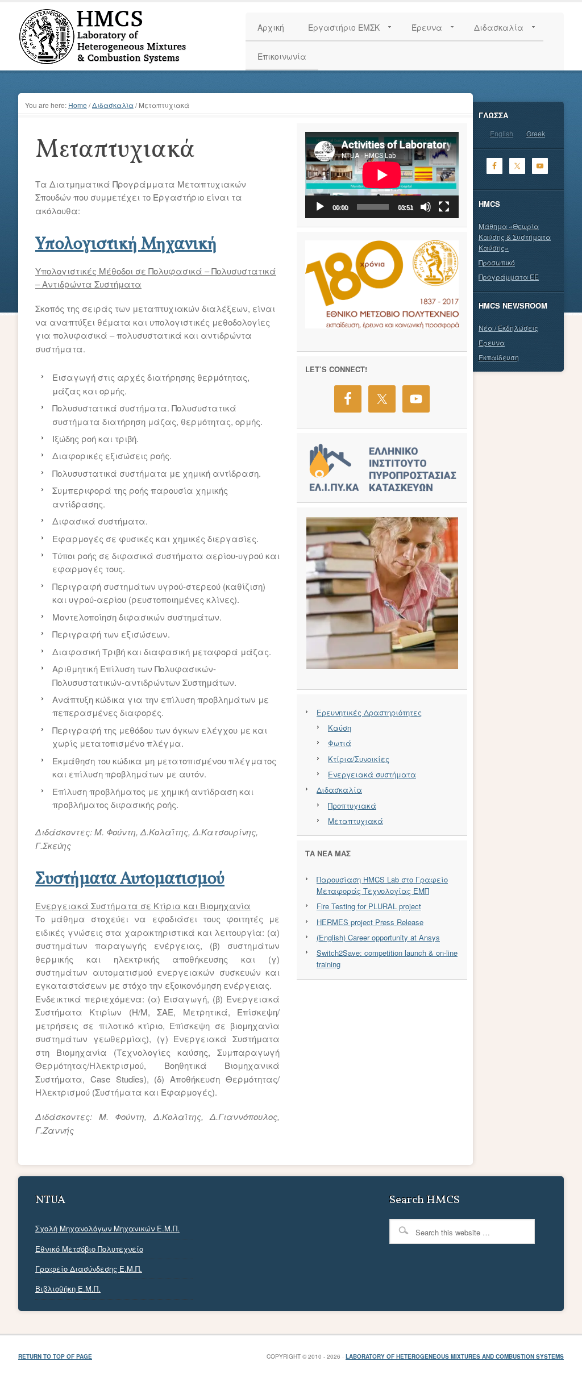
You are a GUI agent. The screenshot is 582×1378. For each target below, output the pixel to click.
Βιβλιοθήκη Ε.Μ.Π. (68, 1288)
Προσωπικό (497, 262)
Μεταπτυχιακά (355, 820)
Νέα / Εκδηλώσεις (508, 327)
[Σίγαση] (425, 207)
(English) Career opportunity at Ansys (378, 937)
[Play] (320, 207)
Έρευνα (492, 342)
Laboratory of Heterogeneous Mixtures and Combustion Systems (455, 1356)
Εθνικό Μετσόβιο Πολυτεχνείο (89, 1248)
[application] (382, 175)
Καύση (339, 727)
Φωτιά (339, 743)
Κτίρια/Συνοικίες (358, 758)
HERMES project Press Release (370, 922)
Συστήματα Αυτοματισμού (130, 879)
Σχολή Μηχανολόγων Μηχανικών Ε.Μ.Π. (107, 1228)
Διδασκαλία (339, 789)
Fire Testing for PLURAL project (369, 906)
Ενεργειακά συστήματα (372, 774)
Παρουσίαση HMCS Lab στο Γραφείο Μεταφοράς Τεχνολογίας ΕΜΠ (382, 885)
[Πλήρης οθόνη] (444, 207)
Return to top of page (55, 1356)
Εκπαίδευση (499, 357)
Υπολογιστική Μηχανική (126, 244)
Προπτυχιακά (352, 805)
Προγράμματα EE (509, 276)
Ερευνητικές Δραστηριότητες (369, 712)
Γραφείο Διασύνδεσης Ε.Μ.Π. (88, 1268)
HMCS (126, 36)
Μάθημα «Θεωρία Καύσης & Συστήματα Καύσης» (515, 236)
